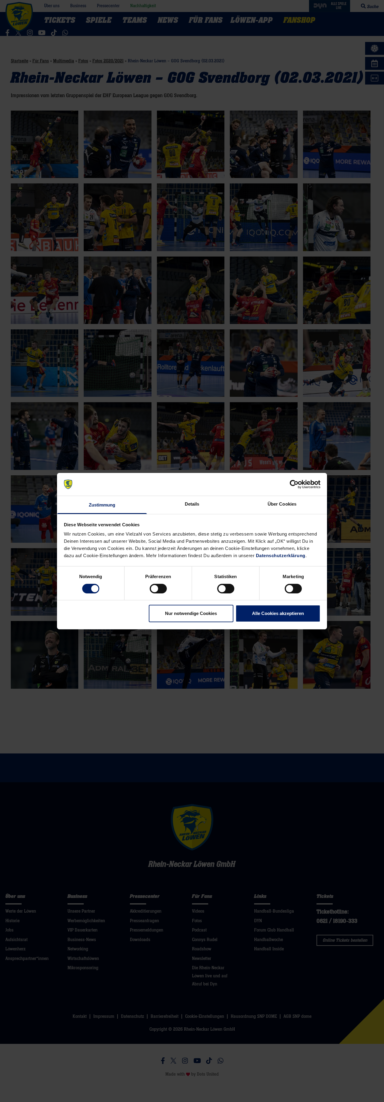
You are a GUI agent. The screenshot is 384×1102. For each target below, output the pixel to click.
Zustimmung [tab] (102, 504)
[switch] (158, 588)
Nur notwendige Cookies (191, 613)
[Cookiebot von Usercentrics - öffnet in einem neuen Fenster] (294, 484)
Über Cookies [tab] (282, 503)
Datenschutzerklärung (280, 555)
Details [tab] (192, 503)
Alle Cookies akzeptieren (278, 613)
